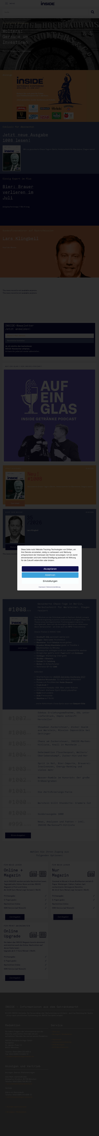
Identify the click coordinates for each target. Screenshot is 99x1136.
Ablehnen (50, 575)
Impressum (42, 587)
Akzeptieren (50, 568)
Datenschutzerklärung (53, 587)
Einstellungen (50, 581)
